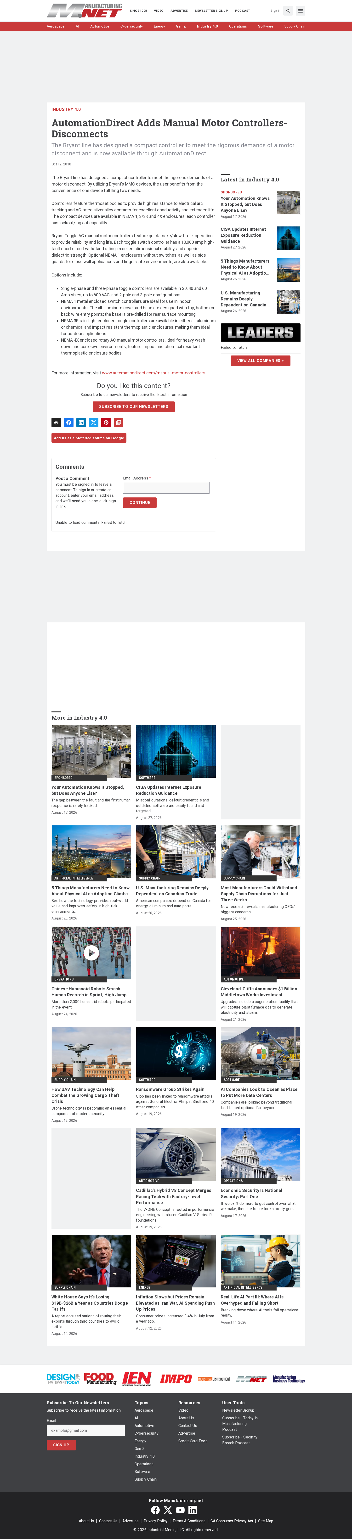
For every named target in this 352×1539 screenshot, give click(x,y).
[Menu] (300, 11)
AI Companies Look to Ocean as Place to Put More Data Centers (259, 1092)
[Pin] (106, 422)
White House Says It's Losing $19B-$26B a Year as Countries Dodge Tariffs (89, 1302)
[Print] (56, 422)
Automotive (234, 979)
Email (51, 1421)
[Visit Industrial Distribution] (213, 1378)
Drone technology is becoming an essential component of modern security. (88, 1111)
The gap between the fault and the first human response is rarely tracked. (91, 803)
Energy (145, 1287)
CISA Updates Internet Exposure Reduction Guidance (243, 235)
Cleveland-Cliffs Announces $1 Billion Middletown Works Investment (259, 991)
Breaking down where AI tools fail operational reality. (260, 1313)
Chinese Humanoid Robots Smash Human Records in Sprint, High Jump (89, 991)
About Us (86, 1521)
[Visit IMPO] (175, 1378)
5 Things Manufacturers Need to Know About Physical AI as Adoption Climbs (245, 267)
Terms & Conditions (189, 1521)
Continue (140, 502)
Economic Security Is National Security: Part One (251, 1193)
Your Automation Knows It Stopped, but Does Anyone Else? (245, 204)
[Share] (69, 422)
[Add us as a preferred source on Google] (118, 422)
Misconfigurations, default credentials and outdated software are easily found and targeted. (172, 805)
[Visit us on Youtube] (180, 1510)
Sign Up (61, 1445)
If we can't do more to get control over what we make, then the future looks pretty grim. (258, 1206)
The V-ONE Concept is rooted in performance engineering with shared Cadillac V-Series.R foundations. (175, 1215)
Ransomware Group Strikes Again (170, 1089)
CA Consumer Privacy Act (231, 1521)
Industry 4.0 (66, 109)
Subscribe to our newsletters (133, 406)
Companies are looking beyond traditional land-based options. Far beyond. (256, 1105)
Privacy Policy (156, 1521)
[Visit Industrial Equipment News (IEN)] (137, 1378)
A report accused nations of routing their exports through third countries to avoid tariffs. (86, 1321)
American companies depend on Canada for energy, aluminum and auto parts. (173, 903)
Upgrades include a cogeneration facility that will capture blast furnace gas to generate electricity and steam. (259, 1007)
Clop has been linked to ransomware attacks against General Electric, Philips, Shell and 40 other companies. (175, 1101)
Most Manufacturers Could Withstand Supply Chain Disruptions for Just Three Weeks (259, 893)
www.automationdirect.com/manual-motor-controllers (153, 372)
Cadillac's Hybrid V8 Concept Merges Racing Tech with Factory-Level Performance (173, 1196)
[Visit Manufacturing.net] (251, 1378)
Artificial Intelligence (73, 878)
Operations (64, 979)
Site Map (265, 1521)
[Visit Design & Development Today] (63, 1378)
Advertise (130, 1521)
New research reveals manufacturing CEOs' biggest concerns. (258, 909)
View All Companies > (260, 360)
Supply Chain (149, 878)
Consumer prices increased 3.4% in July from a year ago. (175, 1319)
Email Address (137, 478)
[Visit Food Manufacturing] (100, 1378)
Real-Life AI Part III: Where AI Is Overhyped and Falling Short (252, 1299)
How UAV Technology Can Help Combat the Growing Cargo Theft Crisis (85, 1095)
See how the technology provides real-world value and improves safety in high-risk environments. (89, 906)
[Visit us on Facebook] (155, 1510)
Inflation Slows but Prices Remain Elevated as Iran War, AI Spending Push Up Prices (175, 1302)
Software (147, 778)
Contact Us (108, 1521)
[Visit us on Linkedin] (192, 1510)
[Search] (288, 11)
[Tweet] (93, 422)
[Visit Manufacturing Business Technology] (289, 1378)
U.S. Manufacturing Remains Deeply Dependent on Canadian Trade (245, 299)
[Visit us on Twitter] (168, 1510)
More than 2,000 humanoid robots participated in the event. (91, 1004)
